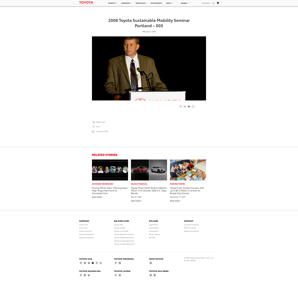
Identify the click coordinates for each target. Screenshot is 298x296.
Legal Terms (153, 224)
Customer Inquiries (191, 224)
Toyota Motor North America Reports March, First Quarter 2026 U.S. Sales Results (149, 190)
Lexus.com (83, 228)
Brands (184, 3)
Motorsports (156, 3)
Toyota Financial (85, 231)
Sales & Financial (139, 184)
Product (112, 3)
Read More (97, 197)
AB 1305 (152, 237)
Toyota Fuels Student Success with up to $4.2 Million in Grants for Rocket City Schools (187, 190)
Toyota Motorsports (86, 234)
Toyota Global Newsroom (124, 237)
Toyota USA (118, 224)
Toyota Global (119, 228)
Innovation (140, 3)
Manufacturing (177, 184)
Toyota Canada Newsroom (124, 244)
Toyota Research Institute (124, 234)
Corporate (125, 3)
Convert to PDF (102, 131)
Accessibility (154, 231)
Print (98, 126)
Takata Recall (206, 3)
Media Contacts (190, 228)
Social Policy (154, 228)
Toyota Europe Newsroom (124, 241)
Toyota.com (83, 224)
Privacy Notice (154, 234)
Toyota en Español (86, 237)
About (168, 3)
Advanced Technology (102, 184)
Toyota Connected (121, 231)
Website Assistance (191, 231)
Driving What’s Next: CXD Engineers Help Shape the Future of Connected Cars (110, 190)
